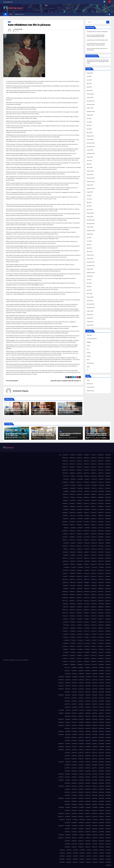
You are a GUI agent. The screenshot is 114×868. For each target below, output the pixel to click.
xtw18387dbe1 (108, 831)
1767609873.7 (65, 576)
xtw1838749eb (94, 719)
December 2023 (90, 178)
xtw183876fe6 (67, 749)
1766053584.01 (73, 552)
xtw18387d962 (94, 828)
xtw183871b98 (88, 682)
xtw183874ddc (108, 722)
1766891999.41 (79, 564)
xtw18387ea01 (94, 843)
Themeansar (26, 660)
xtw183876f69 (101, 746)
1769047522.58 (86, 597)
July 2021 (89, 279)
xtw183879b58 (94, 783)
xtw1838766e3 (108, 740)
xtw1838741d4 (81, 713)
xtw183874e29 (61, 725)
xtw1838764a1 (74, 740)
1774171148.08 (87, 664)
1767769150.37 (108, 576)
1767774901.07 (65, 579)
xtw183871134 (74, 679)
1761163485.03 (86, 476)
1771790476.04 (101, 643)
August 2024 (90, 157)
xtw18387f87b (101, 856)
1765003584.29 (101, 533)
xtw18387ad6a (94, 795)
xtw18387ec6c (87, 846)
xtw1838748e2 (81, 719)
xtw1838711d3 (94, 679)
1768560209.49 (108, 588)
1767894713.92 (79, 579)
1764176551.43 (86, 521)
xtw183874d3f (94, 722)
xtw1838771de (94, 749)
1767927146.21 (86, 579)
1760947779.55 (86, 473)
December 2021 (90, 262)
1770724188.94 (66, 625)
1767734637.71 (101, 576)
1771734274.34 (80, 643)
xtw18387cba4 (94, 816)
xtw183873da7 (81, 710)
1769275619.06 (93, 600)
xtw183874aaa (61, 722)
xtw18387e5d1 (94, 837)
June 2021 (89, 283)
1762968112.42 (93, 503)
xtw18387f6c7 (82, 856)
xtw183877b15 (101, 758)
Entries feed (89, 383)
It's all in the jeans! (12, 380)
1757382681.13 (87, 454)
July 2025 (89, 118)
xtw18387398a (74, 707)
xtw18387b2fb (108, 798)
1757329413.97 (80, 454)
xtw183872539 (108, 688)
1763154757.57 (93, 506)
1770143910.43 (72, 615)
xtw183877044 (74, 749)
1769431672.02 (87, 603)
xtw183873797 (74, 704)
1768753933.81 (108, 591)
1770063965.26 (101, 612)
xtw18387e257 (74, 837)
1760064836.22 (108, 457)
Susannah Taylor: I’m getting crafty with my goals (65, 380)
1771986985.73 (65, 649)
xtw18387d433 (61, 825)
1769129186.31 (108, 597)
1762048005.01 (66, 491)
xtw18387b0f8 (67, 798)
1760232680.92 (108, 460)
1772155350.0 (73, 652)
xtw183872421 (88, 688)
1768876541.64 (93, 594)
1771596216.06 (87, 640)
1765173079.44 (93, 536)
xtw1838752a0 (74, 728)
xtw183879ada (67, 783)
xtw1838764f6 (87, 740)
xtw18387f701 (88, 856)
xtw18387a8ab (94, 792)
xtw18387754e (108, 752)
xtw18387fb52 (62, 862)
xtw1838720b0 (94, 685)
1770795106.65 (86, 625)
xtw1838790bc (87, 777)
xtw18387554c (61, 731)
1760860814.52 (108, 470)
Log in (88, 380)
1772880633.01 (101, 658)
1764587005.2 (94, 527)
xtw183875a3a (101, 731)
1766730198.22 (87, 561)
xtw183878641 (101, 764)
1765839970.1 (65, 549)
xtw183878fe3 (67, 777)
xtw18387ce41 (75, 819)
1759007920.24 (86, 457)
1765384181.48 (101, 539)
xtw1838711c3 (88, 679)
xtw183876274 (94, 737)
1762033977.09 (108, 488)
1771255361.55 (73, 634)
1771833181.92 (65, 646)
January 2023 (90, 216)
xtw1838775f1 (74, 755)
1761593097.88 (93, 482)
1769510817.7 (108, 603)
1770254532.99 (93, 615)
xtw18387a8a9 (87, 792)
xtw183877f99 (81, 761)
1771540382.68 (66, 640)
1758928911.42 (79, 457)
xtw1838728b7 (87, 691)
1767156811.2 (101, 567)
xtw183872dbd (108, 694)
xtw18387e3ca (88, 837)
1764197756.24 (93, 521)
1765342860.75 (86, 539)
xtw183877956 (74, 758)
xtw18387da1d (101, 828)
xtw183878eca (95, 774)
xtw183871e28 (67, 685)
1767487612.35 (86, 573)
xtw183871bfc (94, 682)
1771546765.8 (73, 640)
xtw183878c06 (108, 770)
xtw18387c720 (108, 813)
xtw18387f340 (108, 853)
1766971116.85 (101, 564)
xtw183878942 (67, 770)
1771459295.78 (86, 637)
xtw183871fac (81, 685)
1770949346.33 (87, 628)
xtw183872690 (74, 691)
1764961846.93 (94, 533)
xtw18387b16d (88, 798)
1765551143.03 (94, 543)
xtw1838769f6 (88, 743)
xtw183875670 (67, 731)
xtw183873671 (67, 704)
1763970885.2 (86, 518)
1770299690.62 (101, 615)
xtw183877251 (101, 749)
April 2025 (89, 129)
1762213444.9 (108, 491)
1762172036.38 (94, 491)
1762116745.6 (80, 491)
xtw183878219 (101, 761)
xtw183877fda (94, 761)
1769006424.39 (72, 597)
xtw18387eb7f (108, 843)
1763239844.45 (66, 509)
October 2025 (90, 108)
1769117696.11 (101, 597)
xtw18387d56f (94, 825)
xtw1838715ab (61, 682)
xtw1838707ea (67, 673)
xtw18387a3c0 (94, 786)
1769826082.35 (86, 609)
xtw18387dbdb (101, 831)
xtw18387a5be (94, 789)
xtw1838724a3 (94, 688)
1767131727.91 (94, 567)
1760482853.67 (72, 467)
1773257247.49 (73, 661)
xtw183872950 (101, 691)
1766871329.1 (72, 564)
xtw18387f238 (108, 849)
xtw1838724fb (101, 688)
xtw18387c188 (81, 810)
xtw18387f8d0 (108, 856)
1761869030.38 (65, 488)
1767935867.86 (93, 579)
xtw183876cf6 (81, 746)
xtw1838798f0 (101, 780)
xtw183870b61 (68, 676)
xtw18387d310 (101, 822)
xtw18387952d (74, 780)
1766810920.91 (108, 561)
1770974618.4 (94, 628)
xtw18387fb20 (101, 859)
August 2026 (90, 73)
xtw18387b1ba (94, 798)
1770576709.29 (65, 622)
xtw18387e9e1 (88, 843)
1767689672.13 (86, 576)
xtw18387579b (74, 731)
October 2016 (90, 321)
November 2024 (90, 146)
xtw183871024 (108, 676)
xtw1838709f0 (94, 673)
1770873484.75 (65, 628)
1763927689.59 (80, 518)
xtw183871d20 (101, 682)
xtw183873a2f (101, 707)
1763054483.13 (65, 506)
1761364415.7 (87, 479)
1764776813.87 (93, 530)
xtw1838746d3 (94, 716)
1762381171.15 (101, 494)
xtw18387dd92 (81, 834)
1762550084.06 (93, 497)
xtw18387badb (108, 804)
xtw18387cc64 (62, 819)
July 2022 (89, 237)
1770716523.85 (108, 622)
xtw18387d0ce (74, 822)
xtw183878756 (67, 767)
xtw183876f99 (61, 749)
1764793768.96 (101, 530)
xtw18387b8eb (87, 804)
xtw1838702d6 (94, 667)
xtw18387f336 (101, 853)
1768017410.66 (65, 582)
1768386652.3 (108, 585)
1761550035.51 (86, 482)
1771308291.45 (87, 634)
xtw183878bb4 (101, 770)
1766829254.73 (66, 564)
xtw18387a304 (81, 786)
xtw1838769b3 (81, 743)
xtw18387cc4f (108, 816)
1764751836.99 (86, 530)
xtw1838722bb (67, 688)
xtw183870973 (88, 673)
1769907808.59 (108, 609)
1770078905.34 (108, 612)
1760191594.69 (94, 460)
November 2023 (90, 181)
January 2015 (90, 325)
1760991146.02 (93, 473)
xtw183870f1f (94, 676)
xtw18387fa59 (88, 859)
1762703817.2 (79, 500)
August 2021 (90, 276)
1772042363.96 (87, 649)
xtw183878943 (74, 770)
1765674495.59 (72, 546)
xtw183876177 (81, 737)
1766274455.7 (80, 555)
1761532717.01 (79, 482)
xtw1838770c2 (81, 749)
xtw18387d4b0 (74, 825)
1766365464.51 (94, 555)
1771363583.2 (101, 634)
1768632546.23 (72, 591)
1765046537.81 (65, 536)
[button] (107, 14)
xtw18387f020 (82, 849)
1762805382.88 (108, 500)
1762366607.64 (94, 494)
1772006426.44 (73, 649)
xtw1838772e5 (67, 752)
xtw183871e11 (61, 685)
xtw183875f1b (101, 734)
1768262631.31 (80, 585)
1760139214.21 (79, 460)
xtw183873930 (67, 707)
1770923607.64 (80, 628)
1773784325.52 (108, 661)
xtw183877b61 (61, 761)
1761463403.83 (65, 482)
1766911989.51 (86, 564)
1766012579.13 (108, 549)
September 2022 (91, 230)
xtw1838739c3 (81, 707)
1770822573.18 (93, 625)
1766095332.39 (80, 552)
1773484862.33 (93, 661)
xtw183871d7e (108, 682)
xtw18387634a (101, 737)
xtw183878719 (108, 764)
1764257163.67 (108, 521)
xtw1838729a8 (61, 694)
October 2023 (90, 185)
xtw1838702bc (87, 667)
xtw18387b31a (67, 801)
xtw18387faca (95, 859)
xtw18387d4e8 (81, 825)
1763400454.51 (101, 509)
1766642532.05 (65, 561)
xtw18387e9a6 (67, 843)
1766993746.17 (108, 564)
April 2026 (89, 87)
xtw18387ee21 (62, 849)
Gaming (89, 352)
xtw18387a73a (67, 792)
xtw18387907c (74, 777)
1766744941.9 (94, 561)
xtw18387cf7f (88, 819)
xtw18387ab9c (74, 795)
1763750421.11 (87, 515)
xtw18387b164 (81, 798)
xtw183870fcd (101, 676)
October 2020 (90, 311)
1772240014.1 (101, 652)
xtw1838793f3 (67, 780)
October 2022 (90, 227)
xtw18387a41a (101, 786)
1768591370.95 (65, 591)
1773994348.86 (73, 664)
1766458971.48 (72, 558)
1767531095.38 (101, 573)
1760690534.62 (79, 470)
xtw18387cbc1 (101, 816)
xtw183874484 (67, 716)
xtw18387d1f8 (87, 822)
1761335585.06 (80, 479)
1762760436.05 (94, 500)
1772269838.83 (108, 652)
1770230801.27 (86, 615)
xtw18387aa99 (67, 795)
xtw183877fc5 (88, 761)
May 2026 (89, 83)
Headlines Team (21, 437)
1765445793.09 (66, 543)
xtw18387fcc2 (88, 862)
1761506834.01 (72, 482)
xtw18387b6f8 (67, 804)
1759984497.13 (93, 457)
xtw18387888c (101, 767)
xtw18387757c (67, 755)
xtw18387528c (67, 728)
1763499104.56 (79, 512)
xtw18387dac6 (74, 831)
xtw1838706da (94, 670)
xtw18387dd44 (74, 834)
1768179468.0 (108, 582)
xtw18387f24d (62, 853)
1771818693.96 (108, 643)
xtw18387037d (101, 667)
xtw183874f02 (67, 725)
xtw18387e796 (74, 840)
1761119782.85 (79, 476)
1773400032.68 (86, 661)
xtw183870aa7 (108, 673)
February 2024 (90, 171)
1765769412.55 (101, 546)
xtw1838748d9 (74, 719)
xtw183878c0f (61, 774)
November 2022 (90, 223)
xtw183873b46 (61, 710)
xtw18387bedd (81, 807)
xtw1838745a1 (81, 716)
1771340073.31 (94, 634)
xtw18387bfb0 (95, 807)
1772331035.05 (72, 655)
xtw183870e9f (88, 676)
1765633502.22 (65, 546)
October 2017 (90, 318)
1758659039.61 (108, 454)
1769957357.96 (72, 612)
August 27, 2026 (38, 437)
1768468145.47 (80, 588)
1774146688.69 (80, 664)
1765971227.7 (101, 549)
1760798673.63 (93, 470)
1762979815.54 (101, 503)
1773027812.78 (65, 661)
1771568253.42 (80, 640)
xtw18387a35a (87, 786)
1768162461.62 (101, 582)
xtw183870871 (81, 673)
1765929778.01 (87, 549)
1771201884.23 (108, 631)
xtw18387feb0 (108, 862)
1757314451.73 (73, 454)
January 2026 (90, 97)
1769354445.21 (65, 603)
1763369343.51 (94, 509)
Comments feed (90, 387)
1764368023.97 (86, 524)
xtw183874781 (74, 437)
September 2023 (91, 188)
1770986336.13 (101, 628)
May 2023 (89, 202)
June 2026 (89, 80)
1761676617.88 (66, 485)
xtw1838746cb (87, 716)
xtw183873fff (60, 713)
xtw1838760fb (67, 737)
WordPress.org (90, 390)
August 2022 (90, 234)
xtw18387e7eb (81, 840)
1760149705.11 (86, 460)
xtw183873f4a (95, 710)
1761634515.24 (108, 482)
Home (10, 14)
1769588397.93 (73, 606)
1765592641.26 (101, 543)
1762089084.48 (73, 491)
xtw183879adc (74, 783)
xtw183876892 (74, 743)
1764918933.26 (79, 533)
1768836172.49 (79, 594)
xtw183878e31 (81, 774)
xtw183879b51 (87, 783)
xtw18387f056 (95, 849)
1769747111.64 (65, 609)
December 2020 (90, 304)
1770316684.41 (108, 615)
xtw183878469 (87, 764)
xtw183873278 (94, 698)
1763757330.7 (93, 515)
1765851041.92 (73, 549)
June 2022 (89, 241)
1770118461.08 (65, 615)
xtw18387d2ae (94, 822)
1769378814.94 (73, 603)
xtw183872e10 (67, 698)
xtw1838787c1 (94, 767)
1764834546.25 (108, 530)
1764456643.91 (108, 524)
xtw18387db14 (81, 831)
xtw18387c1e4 (87, 810)
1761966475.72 (94, 488)
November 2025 (90, 104)
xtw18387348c (87, 701)
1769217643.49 (79, 600)
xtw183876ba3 (61, 746)
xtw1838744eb (74, 716)
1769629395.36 (86, 606)
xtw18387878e (74, 767)
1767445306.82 (72, 573)
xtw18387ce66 (82, 819)
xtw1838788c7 (108, 767)
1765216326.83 (108, 536)
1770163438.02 (79, 615)
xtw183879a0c (108, 780)
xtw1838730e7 (87, 698)
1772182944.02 (87, 652)
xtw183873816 (81, 704)
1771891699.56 (86, 646)
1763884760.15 (73, 518)
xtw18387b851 (81, 804)
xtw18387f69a (68, 856)
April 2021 (89, 290)
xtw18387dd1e (68, 834)
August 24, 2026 (64, 437)
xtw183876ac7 (94, 743)
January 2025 (90, 139)
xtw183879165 (101, 777)
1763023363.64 (108, 503)
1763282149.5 (73, 509)
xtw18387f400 (62, 856)
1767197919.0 (108, 567)
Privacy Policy (19, 14)
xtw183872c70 (101, 694)
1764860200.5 (65, 533)
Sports (88, 366)
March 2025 (89, 132)
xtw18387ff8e (108, 865)
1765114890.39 (79, 536)
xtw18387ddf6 (88, 834)
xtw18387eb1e (101, 843)
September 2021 (91, 272)
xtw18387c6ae (101, 813)
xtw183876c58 (68, 746)
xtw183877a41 (81, 758)
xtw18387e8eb (101, 840)
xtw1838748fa (88, 719)
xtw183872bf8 (94, 694)
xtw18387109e (61, 679)
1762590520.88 (101, 497)
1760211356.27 (101, 460)
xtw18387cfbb (101, 819)
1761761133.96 (87, 485)
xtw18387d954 (87, 828)
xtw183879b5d (101, 783)
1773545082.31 (101, 661)
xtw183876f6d (108, 746)
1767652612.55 (79, 576)
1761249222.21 (108, 476)
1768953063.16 (108, 594)
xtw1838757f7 (81, 731)
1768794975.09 (65, 594)
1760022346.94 (101, 457)
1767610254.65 (72, 576)
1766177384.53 (101, 552)
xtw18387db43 (87, 831)
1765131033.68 (86, 536)
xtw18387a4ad (74, 789)
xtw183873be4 (75, 710)
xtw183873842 (94, 704)
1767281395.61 (80, 570)
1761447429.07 (108, 479)
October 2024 (90, 150)
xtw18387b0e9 (61, 798)
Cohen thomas (17, 412)
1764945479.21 (86, 533)
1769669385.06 (101, 606)
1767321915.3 (93, 570)
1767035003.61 (67, 567)
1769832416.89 (93, 609)
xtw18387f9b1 (75, 859)
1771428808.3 (72, 637)
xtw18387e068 (67, 837)
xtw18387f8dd (62, 859)
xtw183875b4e (61, 734)
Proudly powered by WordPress (9, 660)
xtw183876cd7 (74, 746)
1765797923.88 (108, 546)
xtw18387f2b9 (75, 853)
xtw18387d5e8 (108, 825)
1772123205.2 (108, 649)
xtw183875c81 (81, 734)
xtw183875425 (94, 728)
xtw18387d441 (68, 825)
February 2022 (90, 255)
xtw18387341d (74, 701)
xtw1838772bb (108, 749)
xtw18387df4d (108, 834)
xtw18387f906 (68, 859)
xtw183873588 (101, 701)
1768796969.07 (72, 594)
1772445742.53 (65, 658)
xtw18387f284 (68, 853)
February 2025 (90, 136)
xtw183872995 (108, 691)
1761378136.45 (94, 479)
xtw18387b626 (108, 801)
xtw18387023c (81, 667)
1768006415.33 (108, 579)
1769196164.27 (72, 600)
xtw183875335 (81, 728)
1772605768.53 (86, 658)
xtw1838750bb (87, 725)
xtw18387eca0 (94, 846)
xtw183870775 (108, 670)
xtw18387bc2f (68, 807)
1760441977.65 (65, 467)
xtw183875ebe (95, 734)
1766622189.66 (108, 558)
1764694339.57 (72, 530)
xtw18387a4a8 (67, 789)
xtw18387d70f (74, 828)
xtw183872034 (88, 685)
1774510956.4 (108, 664)
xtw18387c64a (94, 813)
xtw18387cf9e (95, 819)
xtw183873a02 (94, 707)
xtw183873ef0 (88, 710)
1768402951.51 (66, 588)
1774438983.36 (101, 664)
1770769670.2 (79, 625)
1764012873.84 (94, 518)
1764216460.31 (101, 521)
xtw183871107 (67, 679)
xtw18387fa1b (81, 859)
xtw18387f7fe (95, 856)
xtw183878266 (67, 764)
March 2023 (89, 209)
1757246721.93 (65, 454)
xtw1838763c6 (108, 737)
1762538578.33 (86, 497)
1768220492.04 (65, 585)
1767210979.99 (65, 570)
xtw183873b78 (68, 710)
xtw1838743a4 (94, 713)
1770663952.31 (86, 622)
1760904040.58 (72, 473)
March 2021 (89, 293)
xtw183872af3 (74, 694)
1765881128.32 (80, 549)
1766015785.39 (65, 552)
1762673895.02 (73, 500)
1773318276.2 (79, 661)
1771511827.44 (108, 637)
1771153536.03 (101, 631)
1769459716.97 (94, 603)
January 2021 (90, 300)
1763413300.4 (108, 509)
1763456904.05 (65, 512)
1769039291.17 (79, 597)
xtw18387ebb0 (67, 846)
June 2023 (89, 199)
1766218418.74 (66, 555)
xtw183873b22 (108, 707)
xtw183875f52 (108, 734)
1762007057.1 (101, 488)
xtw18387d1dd (81, 822)
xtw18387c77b (61, 816)
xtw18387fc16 (81, 862)
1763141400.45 (86, 506)
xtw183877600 (81, 755)
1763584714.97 (101, 512)
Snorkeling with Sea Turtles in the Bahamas (97, 31)
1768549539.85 (101, 588)
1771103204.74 (79, 631)
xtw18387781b (108, 755)
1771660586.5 (108, 640)
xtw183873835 (87, 704)
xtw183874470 (108, 713)
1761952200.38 (87, 488)
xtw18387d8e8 (81, 828)
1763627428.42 (108, 512)
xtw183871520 (108, 679)
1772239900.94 (94, 652)
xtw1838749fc (101, 719)
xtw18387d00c (67, 822)
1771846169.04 (72, 646)
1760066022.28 (65, 460)
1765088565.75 (72, 536)
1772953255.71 (108, 658)
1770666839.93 (93, 622)
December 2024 (90, 143)
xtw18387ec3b (81, 846)
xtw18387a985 (108, 792)
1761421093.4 (101, 479)
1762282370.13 (72, 494)
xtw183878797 (81, 767)
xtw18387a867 (74, 792)
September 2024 (91, 153)
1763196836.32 (101, 506)
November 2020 (90, 307)
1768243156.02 (73, 585)
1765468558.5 (73, 543)
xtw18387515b (101, 725)
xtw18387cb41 (81, 816)
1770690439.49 (101, 622)
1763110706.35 (79, 506)
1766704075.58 (80, 561)
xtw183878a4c (94, 770)
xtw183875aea (108, 731)
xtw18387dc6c (61, 834)
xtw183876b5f (108, 743)
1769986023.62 (79, 612)
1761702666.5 (73, 485)
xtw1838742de (87, 713)
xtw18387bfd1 (101, 807)
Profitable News (101, 437)
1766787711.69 (101, 561)
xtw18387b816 (74, 804)
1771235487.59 (65, 634)
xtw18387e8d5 (94, 840)
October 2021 (90, 269)
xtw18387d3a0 (108, 822)
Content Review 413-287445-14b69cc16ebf (97, 40)
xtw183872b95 (88, 694)
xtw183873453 (81, 701)
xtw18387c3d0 (108, 810)
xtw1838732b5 (101, 698)
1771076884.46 (72, 631)
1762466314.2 (73, 497)
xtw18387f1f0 (101, 849)
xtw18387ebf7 (74, 846)
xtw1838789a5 (87, 770)
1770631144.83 (79, 622)
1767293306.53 (87, 570)
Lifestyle (89, 356)
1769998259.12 (86, 612)
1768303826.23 (87, 585)
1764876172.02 (72, 533)
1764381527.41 (93, 524)
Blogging (89, 342)
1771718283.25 (73, 643)
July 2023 (89, 195)
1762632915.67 (65, 500)
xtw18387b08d (108, 795)
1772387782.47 (93, 655)
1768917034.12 (101, 594)
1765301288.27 (79, 539)
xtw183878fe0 (60, 777)
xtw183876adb (101, 743)
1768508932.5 (93, 588)
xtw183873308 (108, 698)
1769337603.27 (108, 600)
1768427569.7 (73, 588)
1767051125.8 (73, 567)
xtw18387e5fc (101, 837)
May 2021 (89, 286)
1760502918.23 (79, 467)
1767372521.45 (108, 570)
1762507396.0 (79, 497)
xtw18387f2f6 (88, 853)
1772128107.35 (66, 652)
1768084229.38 (80, 582)
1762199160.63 (101, 491)
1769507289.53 (101, 603)
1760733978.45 (86, 470)
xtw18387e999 (108, 840)
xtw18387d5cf (101, 825)
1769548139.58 (65, 606)
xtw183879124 (94, 777)
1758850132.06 (72, 457)
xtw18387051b (74, 670)
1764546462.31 (87, 527)
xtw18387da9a (67, 831)
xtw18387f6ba (75, 856)
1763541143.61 (86, 512)
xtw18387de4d (95, 834)
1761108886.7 (72, 476)
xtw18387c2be (94, 810)
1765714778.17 (86, 546)
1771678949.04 (65, 643)
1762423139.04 (108, 494)
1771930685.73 (93, 646)
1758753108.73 (65, 457)
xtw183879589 (81, 780)
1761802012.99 (101, 485)
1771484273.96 (94, 637)
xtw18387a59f (87, 789)
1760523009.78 (86, 467)
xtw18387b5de (101, 801)
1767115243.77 (87, 567)
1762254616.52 (65, 494)
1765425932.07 (108, 539)
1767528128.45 (93, 573)
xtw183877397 (81, 752)
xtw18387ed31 (101, 846)
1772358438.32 (86, 655)
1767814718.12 (72, 579)
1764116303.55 (72, 521)
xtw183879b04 (81, 783)
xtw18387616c (74, 737)
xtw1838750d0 (94, 725)
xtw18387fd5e (95, 862)
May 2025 (89, 125)
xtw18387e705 (108, 837)
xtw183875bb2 (68, 734)
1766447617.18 (65, 558)
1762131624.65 (87, 491)
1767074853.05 (80, 567)
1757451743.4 (93, 454)
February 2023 (90, 213)
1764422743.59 (101, 524)
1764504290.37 (73, 527)
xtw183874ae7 (67, 722)
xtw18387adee (101, 795)
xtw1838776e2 (87, 755)
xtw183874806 (61, 719)
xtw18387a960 (101, 792)
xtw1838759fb (94, 731)
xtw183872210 (61, 688)
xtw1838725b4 (67, 691)
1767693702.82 (93, 576)
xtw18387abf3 (81, 795)
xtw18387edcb (108, 846)
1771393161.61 (65, 637)
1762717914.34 (86, 500)
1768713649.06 (93, 591)
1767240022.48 (73, 570)
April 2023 (89, 206)
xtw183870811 (74, 673)
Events (88, 345)
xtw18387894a (81, 770)
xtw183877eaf (74, 761)
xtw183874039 (67, 713)
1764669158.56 (65, 530)
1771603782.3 (94, 640)
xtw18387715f (87, 749)
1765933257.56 (94, 549)
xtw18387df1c (101, 834)
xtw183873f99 (108, 710)
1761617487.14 (101, 482)
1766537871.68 (86, 558)
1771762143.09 (87, 643)
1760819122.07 (101, 470)
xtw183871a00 (81, 682)
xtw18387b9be (94, 804)
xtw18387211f (101, 685)
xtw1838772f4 (74, 752)
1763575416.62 (93, 512)
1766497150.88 (79, 558)
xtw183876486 (67, 740)
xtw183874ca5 (88, 722)
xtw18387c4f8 (74, 813)
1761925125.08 (80, 488)
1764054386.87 (108, 518)
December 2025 (90, 101)
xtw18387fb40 (108, 859)
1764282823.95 (65, 524)
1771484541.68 (101, 637)
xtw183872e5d (74, 698)
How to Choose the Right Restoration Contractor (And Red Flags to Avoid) (43, 435)
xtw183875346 (87, 728)
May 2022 (89, 244)
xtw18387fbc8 (68, 862)
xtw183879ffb (67, 786)
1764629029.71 (108, 527)
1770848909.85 (108, 625)
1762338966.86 (86, 494)
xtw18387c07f (108, 807)
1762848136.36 (65, 503)
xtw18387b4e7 (94, 801)
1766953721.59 (94, 564)
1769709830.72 (108, 606)
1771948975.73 (101, 646)
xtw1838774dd (94, 752)
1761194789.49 (93, 476)
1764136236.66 (79, 521)
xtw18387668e (101, 740)
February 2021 (90, 297)
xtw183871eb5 (74, 685)
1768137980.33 (94, 582)
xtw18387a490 (108, 786)
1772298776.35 (65, 655)
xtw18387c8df (74, 816)
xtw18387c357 (101, 810)
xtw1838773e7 (87, 752)
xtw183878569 (94, 764)
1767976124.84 (101, 579)
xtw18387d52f (88, 825)
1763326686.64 (87, 509)
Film (88, 349)
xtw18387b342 (74, 801)
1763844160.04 (66, 518)
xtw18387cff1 (108, 819)
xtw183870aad (61, 676)
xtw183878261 (108, 761)
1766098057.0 (86, 552)
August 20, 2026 (91, 437)
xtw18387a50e (81, 789)
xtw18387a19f (74, 786)
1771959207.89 (108, 646)
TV (87, 370)
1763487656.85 (72, 512)
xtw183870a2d (101, 673)
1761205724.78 (101, 476)
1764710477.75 (79, 530)
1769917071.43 (65, 612)
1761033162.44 (108, 473)
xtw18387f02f (88, 849)
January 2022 (90, 258)
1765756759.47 (93, 546)
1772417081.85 (101, 655)
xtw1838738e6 (108, 704)
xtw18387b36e (81, 801)
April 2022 (89, 248)
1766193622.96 (108, 552)
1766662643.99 (73, 561)
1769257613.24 (86, 600)
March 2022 (89, 251)
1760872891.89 (65, 473)
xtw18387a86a (81, 792)
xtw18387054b (81, 670)
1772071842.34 (94, 649)
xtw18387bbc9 (61, 807)
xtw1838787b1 (87, 767)
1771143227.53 (94, 631)
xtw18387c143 (74, 810)
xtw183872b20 (81, 694)
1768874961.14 (86, 594)
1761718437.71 (80, 485)
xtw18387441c (101, 713)
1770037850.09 (93, 612)
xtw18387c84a (67, 816)
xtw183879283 (108, 777)
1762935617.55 (86, 503)
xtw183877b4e (108, 758)
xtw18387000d (74, 667)
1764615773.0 (101, 527)
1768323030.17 (94, 585)
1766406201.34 (108, 555)
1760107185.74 (72, 460)
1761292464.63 (73, 479)
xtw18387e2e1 (81, 837)
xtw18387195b (74, 682)
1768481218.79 (87, 588)
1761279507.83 (66, 479)
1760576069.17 (101, 467)
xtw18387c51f (87, 813)
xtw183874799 (101, 716)
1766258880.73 (73, 555)
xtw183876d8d (88, 746)
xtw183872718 (81, 691)
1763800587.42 (101, 515)
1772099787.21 (101, 649)
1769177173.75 (65, 600)
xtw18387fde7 (101, 862)
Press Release (90, 363)
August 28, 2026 (11, 437)
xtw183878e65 (88, 774)
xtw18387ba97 (101, 804)
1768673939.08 (86, 591)
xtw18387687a (67, 743)
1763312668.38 (80, 509)
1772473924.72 (72, 658)
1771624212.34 (101, 640)
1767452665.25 (79, 573)
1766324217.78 (87, 555)
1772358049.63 (79, 655)
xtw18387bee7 (88, 807)
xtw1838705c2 (87, 670)
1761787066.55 (94, 485)
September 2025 (91, 111)
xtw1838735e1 (108, 701)
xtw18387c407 (67, 813)
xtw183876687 (94, 740)
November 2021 (90, 265)
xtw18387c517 (81, 813)
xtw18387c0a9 (67, 810)
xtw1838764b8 (81, 740)
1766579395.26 (101, 558)
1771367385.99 (108, 634)
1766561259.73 (93, 558)
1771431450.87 (79, 637)
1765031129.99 (108, 533)
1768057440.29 (73, 582)
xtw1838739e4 (88, 707)
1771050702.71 (65, 631)
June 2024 (89, 160)
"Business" (89, 335)
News (88, 359)
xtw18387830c (81, 764)
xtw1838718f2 (67, 682)
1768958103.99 (65, 597)
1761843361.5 (108, 485)
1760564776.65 (93, 467)
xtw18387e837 (87, 840)
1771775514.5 (93, 643)
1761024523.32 (101, 473)
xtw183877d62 (68, 761)
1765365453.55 (93, 539)
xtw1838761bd (87, 737)
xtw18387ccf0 (68, 819)
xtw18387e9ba (74, 843)
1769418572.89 (80, 603)
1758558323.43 (101, 454)
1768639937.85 (79, 591)
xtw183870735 (101, 670)
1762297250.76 (79, 494)
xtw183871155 (81, 679)
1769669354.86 (93, 606)
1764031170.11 (101, 518)
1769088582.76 (94, 597)
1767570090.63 (108, 573)
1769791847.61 (79, 609)
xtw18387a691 (101, 789)
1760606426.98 (108, 467)
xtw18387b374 (87, 801)
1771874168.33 (79, 646)
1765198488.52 (101, 536)
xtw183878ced (67, 774)
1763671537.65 (73, 515)
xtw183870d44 (75, 676)
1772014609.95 (80, 649)
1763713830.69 (80, 515)
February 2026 (90, 94)
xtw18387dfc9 (60, 837)
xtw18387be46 (74, 807)
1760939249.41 (79, 473)
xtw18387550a (101, 728)
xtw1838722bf (74, 688)
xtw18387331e (67, 701)
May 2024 (89, 164)
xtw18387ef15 (69, 849)
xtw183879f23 (61, 786)
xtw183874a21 (108, 719)
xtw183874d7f (101, 722)
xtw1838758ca (88, 731)
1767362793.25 (101, 570)
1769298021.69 (101, 600)
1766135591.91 (93, 552)
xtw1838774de (101, 752)
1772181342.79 (80, 652)
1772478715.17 (79, 658)
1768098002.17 (87, 582)
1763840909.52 (108, 515)
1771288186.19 (80, 634)
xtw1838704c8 (67, 670)
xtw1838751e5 (108, 725)
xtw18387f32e (95, 853)
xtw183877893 (67, 758)
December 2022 (90, 220)
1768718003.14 (101, 591)
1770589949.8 (72, 622)
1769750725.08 (72, 609)
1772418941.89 (108, 655)
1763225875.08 (108, 506)
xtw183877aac (94, 758)
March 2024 (89, 167)
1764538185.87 (80, 527)
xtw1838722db (81, 688)
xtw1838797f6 (88, 780)
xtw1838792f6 (61, 780)
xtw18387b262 (101, 798)
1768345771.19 (101, 585)
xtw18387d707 (67, 828)
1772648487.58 (93, 658)
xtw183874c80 (81, 722)
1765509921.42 (80, 543)
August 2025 (90, 115)
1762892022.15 (79, 503)
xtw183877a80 (87, 758)
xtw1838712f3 (101, 679)
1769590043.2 (79, 606)
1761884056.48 (73, 488)
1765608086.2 (108, 543)
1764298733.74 (72, 524)
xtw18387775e (101, 755)
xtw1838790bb (81, 777)
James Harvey (47, 437)
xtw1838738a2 (101, 704)
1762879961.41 (72, 503)
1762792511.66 (101, 500)
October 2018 (90, 314)
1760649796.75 (72, 470)
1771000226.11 (108, 628)
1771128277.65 (86, 631)
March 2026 (89, 90)
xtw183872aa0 (67, 694)
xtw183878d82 (74, 774)
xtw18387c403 (61, 813)
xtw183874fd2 (74, 725)
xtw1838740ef (74, 713)
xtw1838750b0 (81, 725)
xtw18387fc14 (75, 862)
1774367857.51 (94, 664)
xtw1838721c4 (108, 685)
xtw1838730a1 (81, 698)
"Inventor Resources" (92, 338)
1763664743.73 (65, 515)
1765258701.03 (65, 539)
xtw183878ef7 (101, 774)
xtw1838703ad (108, 667)
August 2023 (90, 192)
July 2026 (89, 76)
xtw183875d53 (88, 734)
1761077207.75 (66, 476)
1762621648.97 (108, 497)
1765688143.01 (79, 546)
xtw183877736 (94, 755)
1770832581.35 (101, 625)
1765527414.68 (87, 543)
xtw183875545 (108, 728)
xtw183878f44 (108, 774)
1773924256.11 (65, 664)
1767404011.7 (65, 573)
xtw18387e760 (67, 840)
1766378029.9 (101, 555)
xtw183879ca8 (108, 783)
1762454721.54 (66, 497)
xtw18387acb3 (87, 795)
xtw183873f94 (101, 710)
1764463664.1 (66, 527)
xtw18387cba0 (88, 816)
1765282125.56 (72, 539)
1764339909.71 (79, 524)
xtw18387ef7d (75, 849)
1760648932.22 (65, 470)
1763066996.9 (72, 506)
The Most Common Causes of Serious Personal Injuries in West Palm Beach (96, 435)
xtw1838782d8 (74, 764)
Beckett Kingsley (18, 29)
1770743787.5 (73, 625)
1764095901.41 (65, 521)
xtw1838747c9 (108, 716)
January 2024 (90, 174)
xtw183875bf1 (74, 734)
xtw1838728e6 (94, 691)
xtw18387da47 (108, 828)
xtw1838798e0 (94, 780)
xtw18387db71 (94, 831)
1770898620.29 (73, 628)
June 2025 (89, 122)
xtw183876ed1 (95, 746)
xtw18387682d (61, 743)
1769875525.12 (101, 609)
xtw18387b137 (74, 798)
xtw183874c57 (74, 722)
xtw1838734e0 (94, 701)
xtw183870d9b (81, 676)
